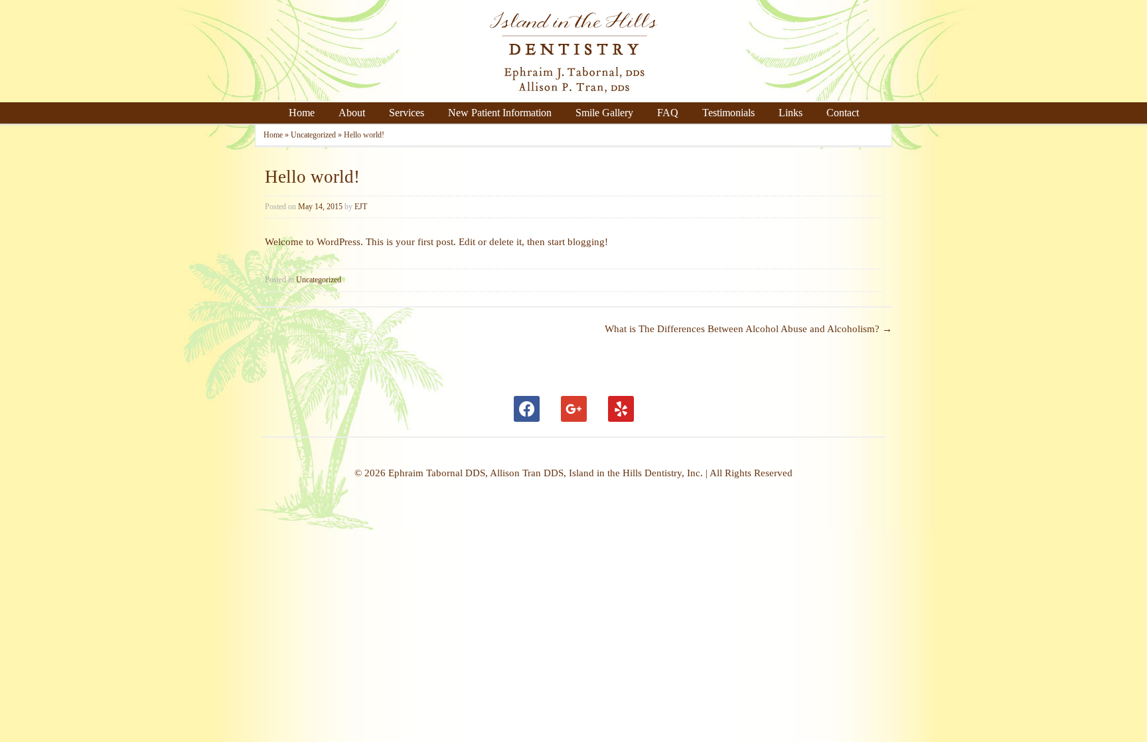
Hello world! (312, 177)
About (352, 112)
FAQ (667, 112)
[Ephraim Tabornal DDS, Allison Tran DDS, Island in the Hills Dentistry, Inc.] (573, 95)
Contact (842, 112)
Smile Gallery (604, 112)
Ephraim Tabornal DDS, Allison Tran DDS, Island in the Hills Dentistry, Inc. (547, 473)
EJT (360, 206)
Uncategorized (313, 134)
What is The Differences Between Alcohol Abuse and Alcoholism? (748, 329)
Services (406, 112)
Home (302, 112)
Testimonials (728, 112)
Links (791, 112)
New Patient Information (500, 112)
